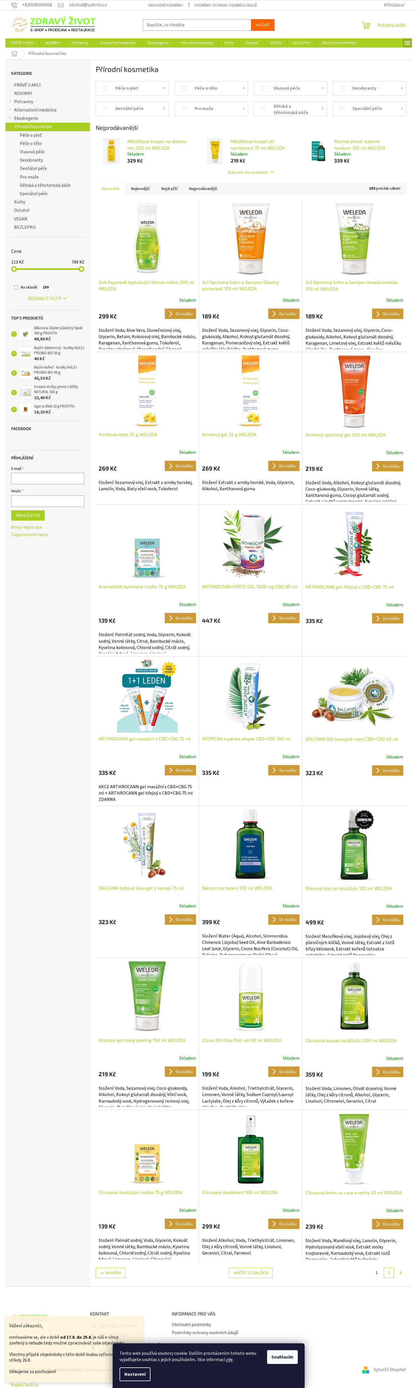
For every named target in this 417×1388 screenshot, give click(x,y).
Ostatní (21, 210)
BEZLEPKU (25, 227)
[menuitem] (22, 43)
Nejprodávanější (203, 189)
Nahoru (113, 1272)
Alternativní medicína (35, 110)
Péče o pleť (31, 135)
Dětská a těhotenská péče (45, 185)
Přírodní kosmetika (33, 126)
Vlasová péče (32, 152)
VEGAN (21, 219)
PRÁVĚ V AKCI (27, 85)
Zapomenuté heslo (29, 535)
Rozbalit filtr (44, 298)
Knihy (19, 202)
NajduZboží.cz (25, 1385)
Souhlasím (282, 1357)
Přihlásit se (28, 515)
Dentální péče (33, 168)
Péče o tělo (31, 143)
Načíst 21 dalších (251, 1272)
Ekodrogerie (26, 118)
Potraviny (23, 102)
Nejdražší (169, 189)
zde (229, 1359)
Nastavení (135, 1374)
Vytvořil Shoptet (390, 1370)
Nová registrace (26, 527)
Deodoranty (31, 160)
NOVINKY (23, 93)
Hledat (263, 24)
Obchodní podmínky (165, 5)
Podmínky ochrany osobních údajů (226, 5)
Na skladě (35, 287)
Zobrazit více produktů (248, 172)
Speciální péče (34, 194)
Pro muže (29, 177)
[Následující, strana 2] (389, 1273)
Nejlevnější (140, 189)
